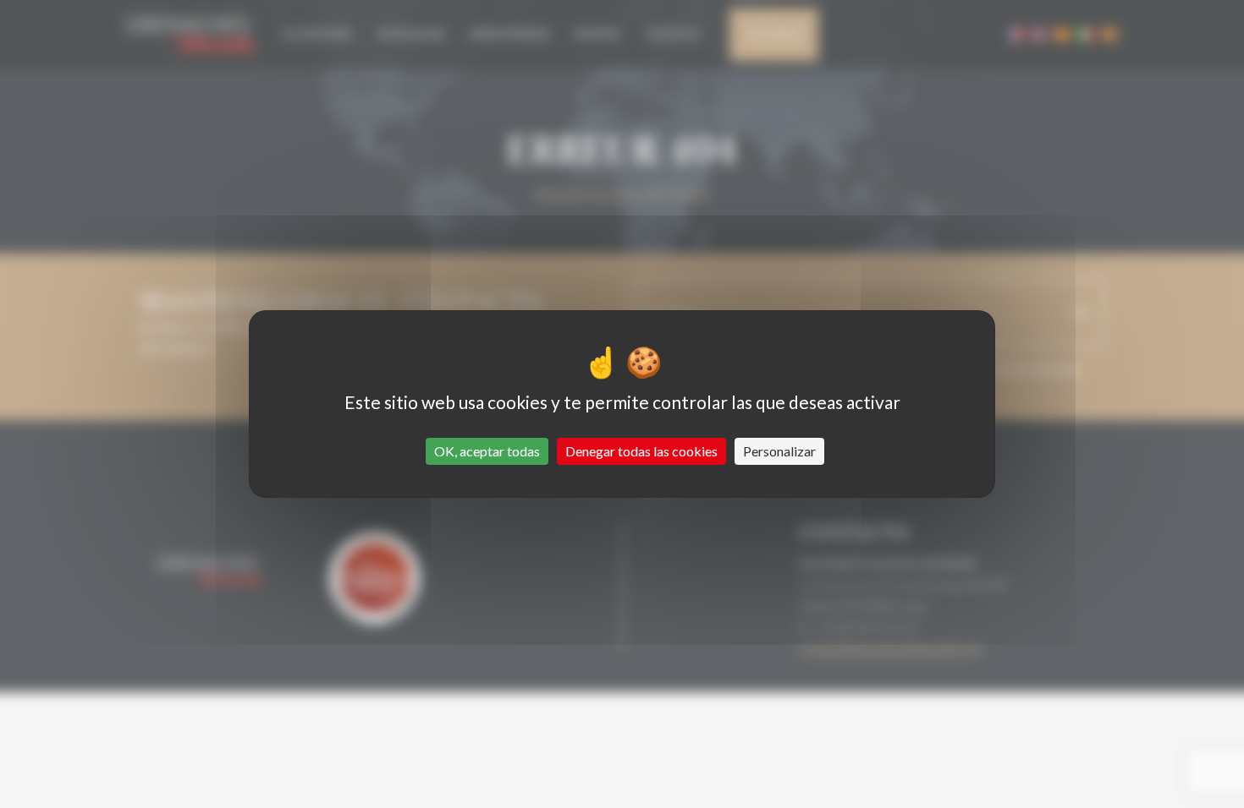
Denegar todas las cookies (641, 451)
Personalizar (779, 451)
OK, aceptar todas (487, 451)
